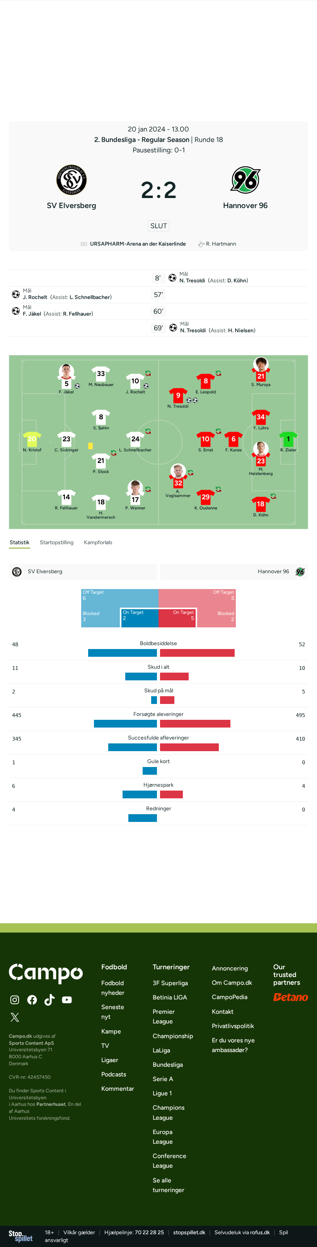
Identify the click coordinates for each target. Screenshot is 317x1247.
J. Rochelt (36, 297)
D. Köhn (236, 280)
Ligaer (109, 1060)
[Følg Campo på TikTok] (49, 1000)
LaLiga (161, 1050)
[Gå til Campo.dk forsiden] (46, 982)
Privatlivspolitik (233, 1026)
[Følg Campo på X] (14, 1017)
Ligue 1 (162, 1093)
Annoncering (230, 968)
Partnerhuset (51, 1104)
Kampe (111, 1031)
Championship (173, 1036)
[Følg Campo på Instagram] (14, 1000)
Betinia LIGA (170, 997)
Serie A (163, 1079)
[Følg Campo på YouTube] (67, 1000)
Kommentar (117, 1088)
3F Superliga (170, 983)
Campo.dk (20, 1036)
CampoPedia (229, 997)
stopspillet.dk (189, 1232)
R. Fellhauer (77, 314)
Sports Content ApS (31, 1043)
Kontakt (222, 1011)
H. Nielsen (241, 330)
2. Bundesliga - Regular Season (142, 139)
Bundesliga (168, 1064)
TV (105, 1045)
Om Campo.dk (232, 982)
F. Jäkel (32, 314)
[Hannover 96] (245, 189)
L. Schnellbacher (90, 297)
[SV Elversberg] (71, 189)
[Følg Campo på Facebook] (32, 1000)
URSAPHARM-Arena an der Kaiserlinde (138, 244)
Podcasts (113, 1074)
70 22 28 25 (149, 1232)
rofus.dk (260, 1232)
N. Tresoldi (192, 280)
